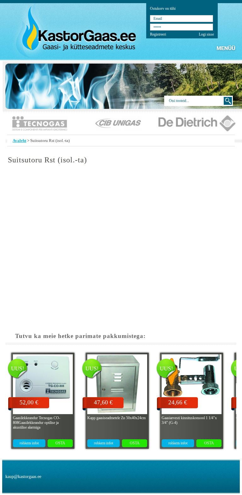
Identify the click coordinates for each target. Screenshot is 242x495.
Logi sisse (206, 34)
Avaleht (19, 140)
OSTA (60, 443)
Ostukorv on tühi (163, 8)
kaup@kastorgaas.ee (23, 476)
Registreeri (158, 34)
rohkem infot (29, 443)
